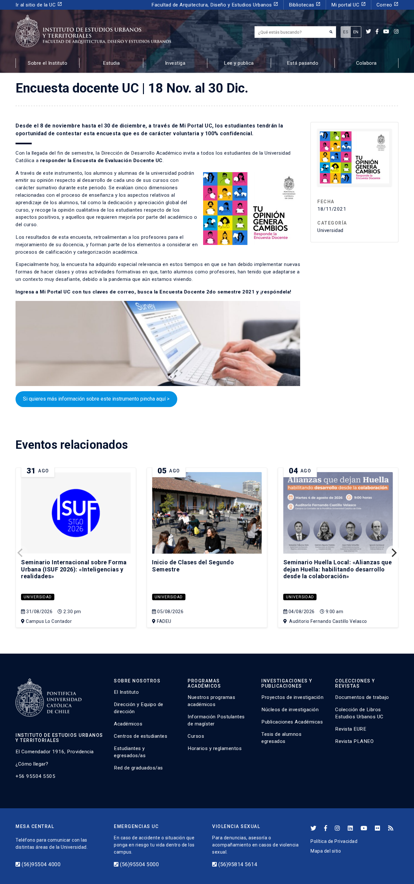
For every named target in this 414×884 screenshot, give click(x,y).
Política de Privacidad (333, 841)
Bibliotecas (305, 5)
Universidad (38, 597)
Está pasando (302, 63)
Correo (387, 5)
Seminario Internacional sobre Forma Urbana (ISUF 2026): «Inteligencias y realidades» (74, 569)
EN (356, 31)
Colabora (366, 63)
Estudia (111, 63)
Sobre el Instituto (47, 63)
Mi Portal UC (55, 292)
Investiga (175, 63)
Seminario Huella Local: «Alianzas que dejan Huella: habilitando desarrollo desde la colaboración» (337, 569)
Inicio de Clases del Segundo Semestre (193, 566)
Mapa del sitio (325, 851)
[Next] (393, 553)
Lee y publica (239, 63)
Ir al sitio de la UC (39, 5)
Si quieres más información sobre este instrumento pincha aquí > (96, 399)
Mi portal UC (348, 5)
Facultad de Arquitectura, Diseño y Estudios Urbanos (214, 5)
